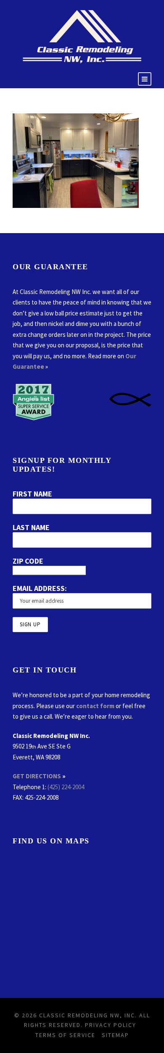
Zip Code (28, 561)
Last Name (31, 527)
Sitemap (115, 1035)
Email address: (40, 588)
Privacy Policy (110, 1025)
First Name (32, 494)
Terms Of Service (65, 1035)
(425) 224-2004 (66, 787)
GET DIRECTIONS (37, 776)
